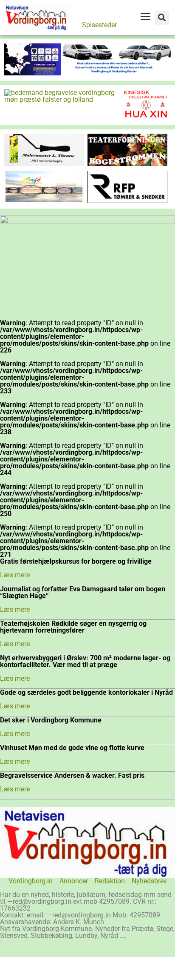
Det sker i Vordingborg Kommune (51, 720)
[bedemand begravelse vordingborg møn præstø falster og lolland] (62, 99)
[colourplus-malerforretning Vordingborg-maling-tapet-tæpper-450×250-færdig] (87, 222)
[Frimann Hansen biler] (87, 73)
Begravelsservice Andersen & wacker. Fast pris (72, 775)
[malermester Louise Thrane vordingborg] (44, 164)
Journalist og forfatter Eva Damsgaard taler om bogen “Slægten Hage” (82, 592)
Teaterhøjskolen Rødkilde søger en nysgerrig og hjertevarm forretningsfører (73, 626)
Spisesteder (99, 25)
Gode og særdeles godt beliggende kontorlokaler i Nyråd (86, 692)
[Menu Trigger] (145, 16)
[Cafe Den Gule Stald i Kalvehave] (44, 200)
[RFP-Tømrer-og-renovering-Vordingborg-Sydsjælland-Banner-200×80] (127, 201)
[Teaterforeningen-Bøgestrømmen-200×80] (127, 164)
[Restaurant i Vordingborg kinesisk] (146, 117)
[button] (162, 18)
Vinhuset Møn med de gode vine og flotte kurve (72, 748)
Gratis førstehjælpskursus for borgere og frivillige (76, 561)
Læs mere (15, 575)
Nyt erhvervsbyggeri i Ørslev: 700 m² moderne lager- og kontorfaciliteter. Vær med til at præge (85, 661)
